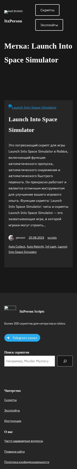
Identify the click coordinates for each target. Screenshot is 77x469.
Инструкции (12, 421)
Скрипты (47, 10)
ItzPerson (13, 21)
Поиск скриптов (16, 352)
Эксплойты (49, 25)
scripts (52, 238)
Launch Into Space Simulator (33, 124)
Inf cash (50, 246)
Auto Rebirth (35, 246)
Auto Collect (17, 246)
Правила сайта (14, 451)
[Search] (65, 361)
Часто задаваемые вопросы (23, 441)
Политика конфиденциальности (26, 462)
